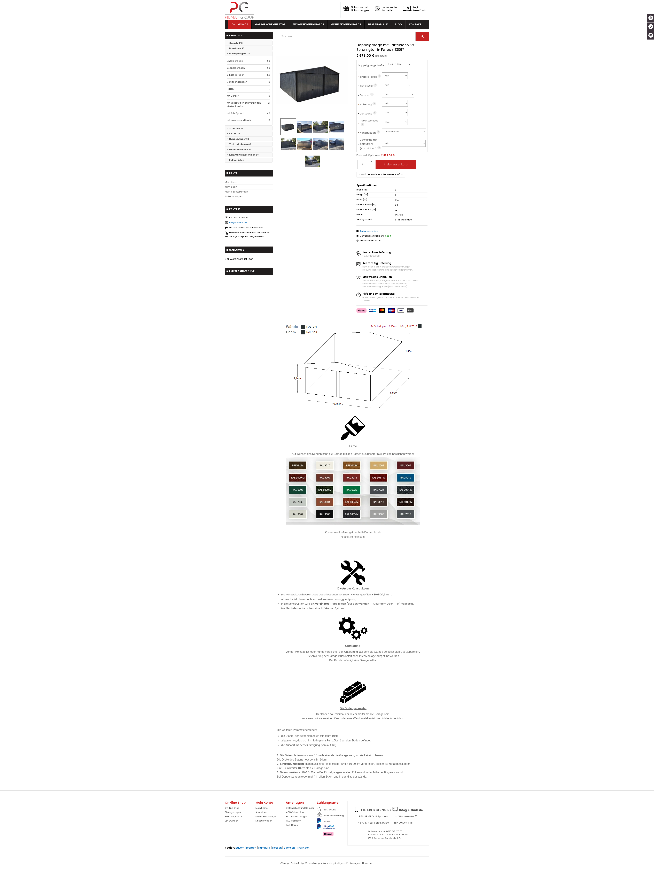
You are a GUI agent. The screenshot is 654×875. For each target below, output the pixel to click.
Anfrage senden (369, 231)
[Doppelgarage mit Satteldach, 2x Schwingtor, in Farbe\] (312, 80)
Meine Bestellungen (236, 191)
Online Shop (240, 24)
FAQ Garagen (293, 820)
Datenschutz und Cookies (300, 808)
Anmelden (231, 187)
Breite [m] (362, 189)
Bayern (240, 847)
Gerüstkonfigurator (346, 24)
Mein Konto (231, 182)
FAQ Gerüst (292, 825)
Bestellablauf (378, 24)
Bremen (251, 847)
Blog (398, 24)
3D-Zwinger (231, 820)
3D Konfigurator (233, 816)
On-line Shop (232, 808)
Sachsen (289, 847)
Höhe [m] (361, 199)
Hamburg (264, 847)
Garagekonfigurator (270, 24)
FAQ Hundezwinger (296, 816)
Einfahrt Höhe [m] (366, 209)
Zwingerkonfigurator (308, 24)
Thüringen (303, 847)
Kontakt (415, 24)
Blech (359, 214)
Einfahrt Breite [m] (366, 204)
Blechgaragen (233, 812)
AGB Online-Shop (295, 812)
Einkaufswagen (234, 196)
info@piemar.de (238, 222)
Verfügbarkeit (364, 219)
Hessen (277, 847)
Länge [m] (362, 194)
